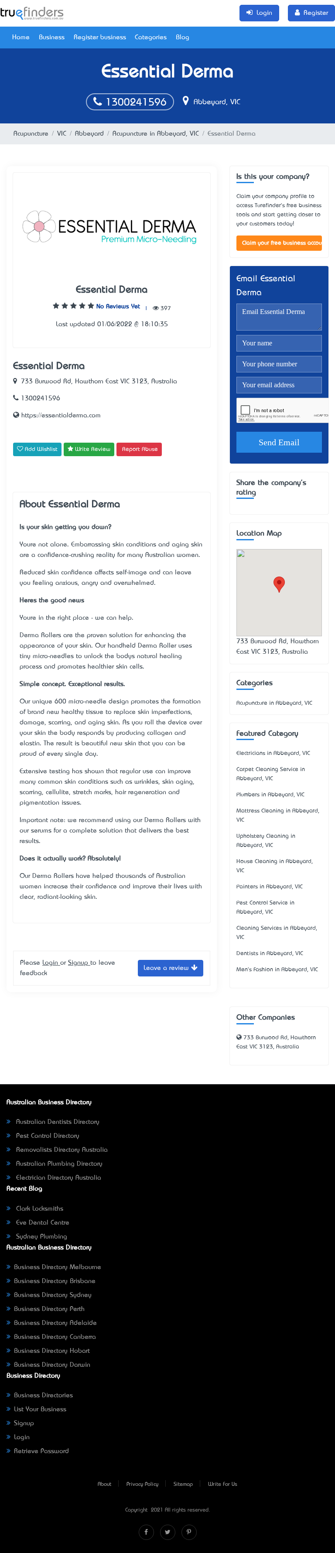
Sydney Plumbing (40, 1237)
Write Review (91, 449)
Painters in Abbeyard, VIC (269, 887)
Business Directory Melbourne (57, 1267)
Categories (151, 37)
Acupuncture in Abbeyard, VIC (156, 134)
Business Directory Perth (49, 1309)
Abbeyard (89, 134)
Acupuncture (31, 134)
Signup (79, 963)
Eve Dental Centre (41, 1223)
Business (52, 37)
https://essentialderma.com (60, 416)
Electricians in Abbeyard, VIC (273, 753)
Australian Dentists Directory (56, 1122)
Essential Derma (111, 290)
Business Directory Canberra (55, 1337)
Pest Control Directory (46, 1136)
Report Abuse (140, 449)
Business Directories (43, 1396)
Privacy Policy (142, 1484)
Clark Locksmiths (38, 1209)
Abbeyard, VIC (215, 102)
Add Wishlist (40, 449)
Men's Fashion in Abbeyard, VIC (277, 970)
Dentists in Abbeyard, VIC (269, 953)
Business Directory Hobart (52, 1351)
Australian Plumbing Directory (58, 1164)
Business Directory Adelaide (55, 1323)
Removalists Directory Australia (61, 1150)
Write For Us (222, 1484)
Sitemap (183, 1484)
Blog (182, 37)
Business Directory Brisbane (55, 1281)
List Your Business (40, 1409)
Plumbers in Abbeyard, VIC (270, 795)
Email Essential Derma (265, 286)
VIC (61, 134)
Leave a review (167, 968)
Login (51, 963)
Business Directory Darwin (52, 1365)
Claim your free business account (282, 243)
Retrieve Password (41, 1451)
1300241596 (134, 103)
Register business (100, 37)
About (104, 1484)
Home (21, 37)
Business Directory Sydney (53, 1295)
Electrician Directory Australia (57, 1178)
